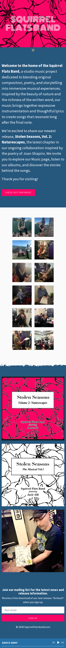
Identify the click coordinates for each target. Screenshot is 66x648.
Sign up (33, 618)
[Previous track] (53, 642)
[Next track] (62, 642)
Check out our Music (18, 192)
